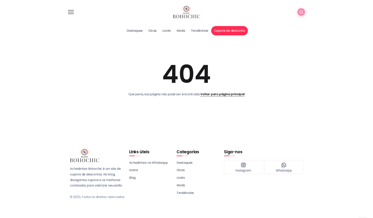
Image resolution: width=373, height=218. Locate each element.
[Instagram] (243, 167)
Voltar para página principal (222, 94)
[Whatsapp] (284, 167)
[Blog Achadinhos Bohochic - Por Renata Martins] (186, 12)
